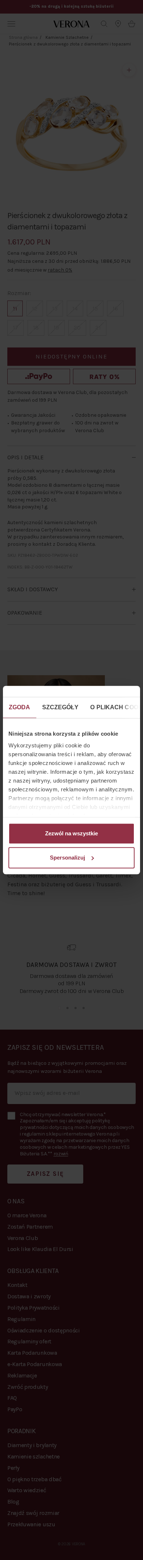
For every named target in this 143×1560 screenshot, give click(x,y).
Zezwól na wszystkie (71, 833)
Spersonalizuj (67, 857)
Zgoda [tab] (19, 707)
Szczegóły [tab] (60, 707)
